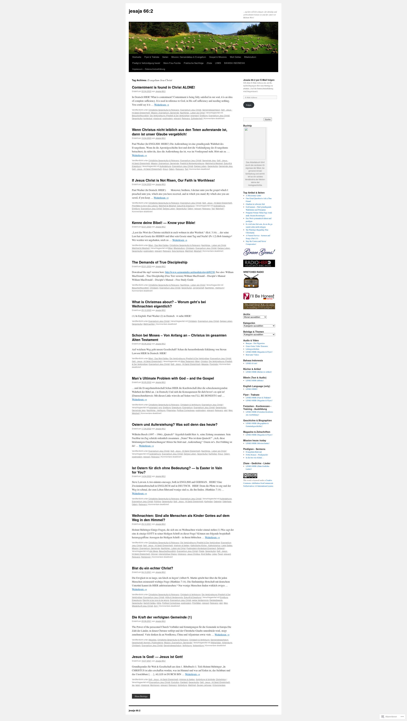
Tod (186, 169)
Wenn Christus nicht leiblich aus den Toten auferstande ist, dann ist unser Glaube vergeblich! (179, 131)
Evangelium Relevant (254, 452)
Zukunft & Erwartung (186, 205)
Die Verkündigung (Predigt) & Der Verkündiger (170, 115)
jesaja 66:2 (141, 10)
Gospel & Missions (218, 56)
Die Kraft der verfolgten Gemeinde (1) (162, 617)
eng (160, 407)
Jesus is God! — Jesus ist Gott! (157, 656)
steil (226, 410)
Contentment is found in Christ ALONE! (163, 87)
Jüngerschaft (198, 287)
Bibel (170, 248)
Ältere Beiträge (141, 696)
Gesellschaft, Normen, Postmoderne (147, 642)
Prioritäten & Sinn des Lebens (145, 205)
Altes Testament (187, 361)
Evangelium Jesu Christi (190, 109)
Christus (204, 361)
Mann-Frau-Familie (172, 62)
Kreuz (165, 169)
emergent (194, 115)
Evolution (175, 682)
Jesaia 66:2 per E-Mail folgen (259, 79)
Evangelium (187, 407)
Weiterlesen (161, 104)
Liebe (214, 554)
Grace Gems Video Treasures (257, 346)
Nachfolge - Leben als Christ (192, 112)
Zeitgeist (220, 548)
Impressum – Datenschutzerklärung (148, 68)
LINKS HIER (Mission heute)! (257, 443)
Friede (201, 551)
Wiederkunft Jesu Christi (142, 605)
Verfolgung (187, 645)
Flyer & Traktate (151, 56)
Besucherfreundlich (140, 115)
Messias (205, 364)
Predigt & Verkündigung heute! (146, 62)
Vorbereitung (198, 645)
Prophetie (214, 364)
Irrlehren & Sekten (182, 545)
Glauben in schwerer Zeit (255, 204)
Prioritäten (196, 603)
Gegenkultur (137, 118)
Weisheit (197, 251)
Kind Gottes (206, 554)
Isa (133, 685)
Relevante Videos (252, 354)
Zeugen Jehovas (204, 685)
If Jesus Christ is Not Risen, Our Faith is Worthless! (173, 180)
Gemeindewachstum (211, 109)
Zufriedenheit (196, 118)
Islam (137, 685)
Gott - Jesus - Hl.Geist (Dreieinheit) (147, 169)
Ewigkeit (184, 682)
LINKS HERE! (252, 389)
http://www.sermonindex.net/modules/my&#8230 (190, 272)
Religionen (146, 556)
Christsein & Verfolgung (190, 404)
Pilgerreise (171, 410)
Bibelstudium (250, 56)
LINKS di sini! (251, 363)
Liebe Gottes (226, 545)
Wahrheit (219, 208)
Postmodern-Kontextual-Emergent (201, 548)
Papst (220, 554)
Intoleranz (182, 554)
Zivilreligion (221, 679)
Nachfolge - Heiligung (214, 287)
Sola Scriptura (178, 251)
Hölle (159, 603)
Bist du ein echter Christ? (152, 568)
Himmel (154, 554)
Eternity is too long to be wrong (156, 600)
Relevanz (186, 118)
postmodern (167, 118)
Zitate (209, 62)
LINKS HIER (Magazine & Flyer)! (259, 351)
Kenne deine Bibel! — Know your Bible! (163, 222)
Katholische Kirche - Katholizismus (205, 545)
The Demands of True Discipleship (159, 262)
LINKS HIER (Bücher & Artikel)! (259, 372)
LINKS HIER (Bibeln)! (255, 380)
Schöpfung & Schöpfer (205, 679)
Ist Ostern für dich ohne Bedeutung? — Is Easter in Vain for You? (177, 469)
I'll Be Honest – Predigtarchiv (257, 454)
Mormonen (155, 685)
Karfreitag (213, 453)
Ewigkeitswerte (216, 600)
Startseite (136, 56)
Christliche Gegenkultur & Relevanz (163, 109)
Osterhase (226, 501)
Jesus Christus (193, 554)
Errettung (204, 115)
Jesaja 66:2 (160, 91)
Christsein (190, 248)
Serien (165, 56)
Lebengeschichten (252, 349)
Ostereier (217, 501)
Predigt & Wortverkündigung (192, 163)
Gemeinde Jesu (209, 160)
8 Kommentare (219, 685)
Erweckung (176, 407)
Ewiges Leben (200, 166)
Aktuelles (152, 639)
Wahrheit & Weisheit (214, 163)
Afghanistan (216, 642)
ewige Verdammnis (200, 600)
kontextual (147, 118)
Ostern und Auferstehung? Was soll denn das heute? (174, 424)
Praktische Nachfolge (194, 62)
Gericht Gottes (149, 603)
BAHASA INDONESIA (234, 62)
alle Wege (153, 551)
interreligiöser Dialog (168, 554)
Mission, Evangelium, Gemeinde (165, 112)
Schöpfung (182, 685)
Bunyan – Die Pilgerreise (255, 343)
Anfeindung (227, 642)
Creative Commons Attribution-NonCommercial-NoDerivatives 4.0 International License (258, 483)
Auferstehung (165, 166)
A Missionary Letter (253, 195)
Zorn (156, 605)
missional (157, 118)
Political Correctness (186, 410)
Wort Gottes (235, 56)
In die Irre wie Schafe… (255, 457)
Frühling (157, 501)
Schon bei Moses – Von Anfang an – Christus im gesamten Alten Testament (179, 337)
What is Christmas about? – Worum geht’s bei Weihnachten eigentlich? (169, 303)
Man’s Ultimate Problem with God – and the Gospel (173, 378)
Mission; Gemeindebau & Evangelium (188, 56)
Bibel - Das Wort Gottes (158, 245)
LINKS (218, 62)
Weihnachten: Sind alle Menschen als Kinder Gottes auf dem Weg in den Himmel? (181, 517)
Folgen (248, 105)
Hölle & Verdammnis (174, 597)
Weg (230, 410)
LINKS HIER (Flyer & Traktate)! (258, 397)
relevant (177, 118)
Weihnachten (149, 324)
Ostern (172, 169)
